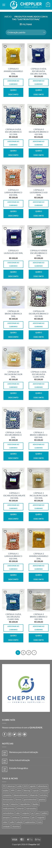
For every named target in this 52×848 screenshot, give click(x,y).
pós (33, 817)
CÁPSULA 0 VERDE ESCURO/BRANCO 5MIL (38, 253)
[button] (3, 4)
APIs (13, 790)
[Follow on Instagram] (9, 734)
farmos (18, 799)
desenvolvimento (21, 795)
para (38, 813)
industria (14, 804)
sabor (5, 822)
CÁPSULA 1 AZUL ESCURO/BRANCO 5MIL (13, 434)
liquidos (36, 804)
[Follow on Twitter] (14, 734)
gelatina (42, 799)
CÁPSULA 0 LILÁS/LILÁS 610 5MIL (13, 252)
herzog (5, 804)
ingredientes (25, 804)
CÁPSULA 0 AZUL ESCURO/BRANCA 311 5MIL (13, 131)
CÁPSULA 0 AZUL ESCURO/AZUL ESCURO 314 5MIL (39, 71)
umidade (6, 826)
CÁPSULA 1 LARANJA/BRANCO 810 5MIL (13, 556)
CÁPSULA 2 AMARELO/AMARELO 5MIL (38, 556)
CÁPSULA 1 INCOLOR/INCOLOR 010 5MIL (39, 495)
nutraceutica (31, 808)
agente (32, 786)
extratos (43, 795)
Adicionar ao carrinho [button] (13, 82)
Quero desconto (13, 92)
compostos (7, 795)
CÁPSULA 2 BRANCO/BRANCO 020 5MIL (38, 616)
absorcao (11, 786)
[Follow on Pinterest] (24, 734)
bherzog (27, 790)
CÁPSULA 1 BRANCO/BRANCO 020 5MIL (38, 434)
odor (18, 813)
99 (4, 786)
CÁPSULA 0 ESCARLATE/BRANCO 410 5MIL (38, 131)
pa (32, 813)
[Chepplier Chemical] (26, 5)
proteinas (25, 817)
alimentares (42, 786)
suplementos (30, 822)
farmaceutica (8, 799)
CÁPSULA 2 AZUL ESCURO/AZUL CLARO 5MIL (13, 616)
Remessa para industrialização (23, 752)
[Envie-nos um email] (19, 734)
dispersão (34, 795)
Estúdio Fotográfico (18, 768)
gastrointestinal (30, 799)
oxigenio (25, 813)
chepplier (44, 790)
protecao (15, 817)
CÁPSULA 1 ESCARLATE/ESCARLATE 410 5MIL (14, 495)
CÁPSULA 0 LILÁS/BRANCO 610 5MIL (38, 192)
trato (40, 822)
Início (8, 16)
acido (19, 786)
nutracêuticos (8, 813)
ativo (19, 790)
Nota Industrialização (19, 760)
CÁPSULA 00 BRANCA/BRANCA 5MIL (13, 313)
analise (5, 790)
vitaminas (16, 826)
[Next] (34, 652)
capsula (36, 790)
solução (19, 822)
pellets (44, 813)
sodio (12, 822)
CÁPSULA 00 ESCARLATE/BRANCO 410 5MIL (38, 313)
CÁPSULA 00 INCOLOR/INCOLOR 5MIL (13, 374)
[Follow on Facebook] (4, 734)
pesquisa (6, 817)
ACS (25, 786)
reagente (40, 817)
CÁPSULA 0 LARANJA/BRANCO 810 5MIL (13, 192)
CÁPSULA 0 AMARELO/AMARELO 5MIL (13, 71)
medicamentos (9, 808)
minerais (20, 808)
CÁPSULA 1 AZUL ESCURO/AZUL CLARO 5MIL (38, 374)
